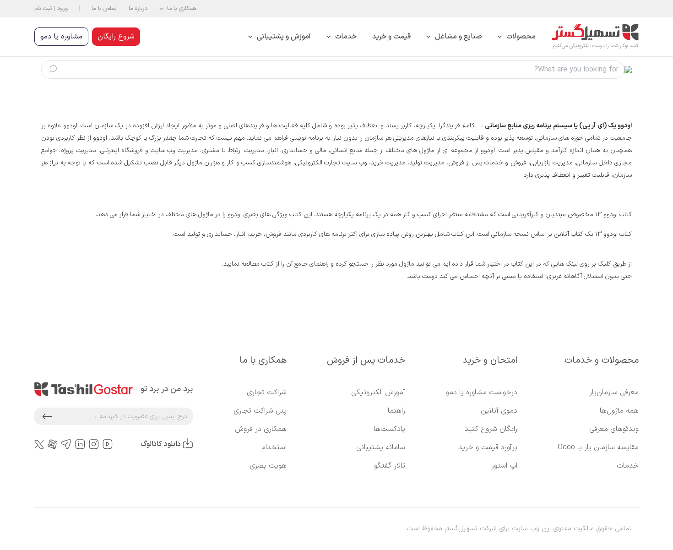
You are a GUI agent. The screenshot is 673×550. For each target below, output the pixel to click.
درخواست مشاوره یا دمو (481, 392)
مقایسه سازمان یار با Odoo (598, 447)
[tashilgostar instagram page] (94, 444)
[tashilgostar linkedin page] (80, 444)
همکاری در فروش (261, 429)
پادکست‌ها (389, 429)
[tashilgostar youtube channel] (108, 444)
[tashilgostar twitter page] (39, 444)
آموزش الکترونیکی (378, 392)
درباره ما (138, 8)
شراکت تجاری (267, 392)
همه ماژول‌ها (619, 410)
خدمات (628, 465)
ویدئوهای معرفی (614, 429)
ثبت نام (43, 8)
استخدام (274, 447)
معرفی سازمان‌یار (614, 392)
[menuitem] (516, 37)
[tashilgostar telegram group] (66, 444)
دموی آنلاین (499, 410)
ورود (62, 8)
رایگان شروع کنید (491, 429)
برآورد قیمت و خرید (487, 447)
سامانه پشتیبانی (380, 447)
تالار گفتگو (389, 465)
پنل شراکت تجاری (260, 410)
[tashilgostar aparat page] (53, 444)
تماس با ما (104, 8)
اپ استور (504, 465)
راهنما (396, 410)
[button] (177, 8)
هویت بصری (268, 465)
